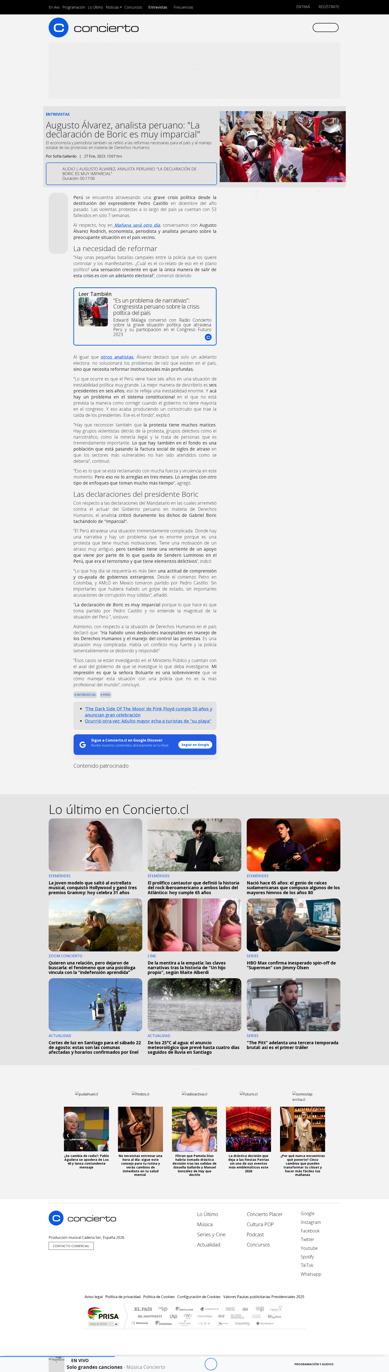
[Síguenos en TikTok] (301, 27)
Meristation (262, 1328)
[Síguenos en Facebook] (271, 27)
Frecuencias (183, 7)
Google (307, 1213)
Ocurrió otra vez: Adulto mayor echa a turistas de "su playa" (148, 721)
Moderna (162, 1328)
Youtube (309, 1248)
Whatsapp (310, 1274)
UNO (174, 1316)
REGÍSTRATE (328, 6)
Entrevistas (157, 7)
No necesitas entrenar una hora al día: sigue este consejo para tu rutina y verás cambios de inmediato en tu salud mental (140, 1165)
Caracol (276, 1309)
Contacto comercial (71, 1246)
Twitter (307, 1239)
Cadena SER (230, 1309)
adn (259, 1309)
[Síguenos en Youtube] (286, 27)
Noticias (112, 7)
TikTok (306, 1265)
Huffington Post (149, 1316)
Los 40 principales (164, 1309)
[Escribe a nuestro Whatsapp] (309, 27)
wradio (187, 1316)
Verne (246, 1316)
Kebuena (276, 1316)
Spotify (307, 1257)
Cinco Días (204, 1316)
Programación (73, 7)
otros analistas (117, 357)
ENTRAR (302, 6)
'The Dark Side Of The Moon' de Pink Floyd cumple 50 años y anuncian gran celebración (148, 712)
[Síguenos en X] (279, 27)
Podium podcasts (140, 1322)
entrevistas (86, 695)
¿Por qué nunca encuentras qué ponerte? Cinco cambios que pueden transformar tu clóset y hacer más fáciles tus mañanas (302, 1165)
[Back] (186, 1364)
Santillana (185, 1309)
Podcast (255, 1234)
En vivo (54, 7)
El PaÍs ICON (203, 1328)
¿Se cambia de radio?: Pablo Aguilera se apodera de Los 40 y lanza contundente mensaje (86, 1161)
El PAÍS (143, 1309)
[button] (57, 1356)
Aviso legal (94, 1296)
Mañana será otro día (136, 225)
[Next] (235, 1364)
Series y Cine (211, 1234)
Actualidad (208, 1244)
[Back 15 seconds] (198, 1364)
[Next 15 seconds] (223, 1364)
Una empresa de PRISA (103, 1313)
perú (106, 695)
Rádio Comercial (282, 1328)
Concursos (133, 7)
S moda (221, 1328)
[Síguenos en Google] (257, 27)
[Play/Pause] (211, 1364)
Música (205, 1224)
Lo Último (95, 7)
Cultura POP (260, 1224)
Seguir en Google (195, 744)
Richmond (140, 1328)
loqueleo (241, 1328)
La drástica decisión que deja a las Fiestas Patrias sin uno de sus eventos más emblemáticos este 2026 (248, 1163)
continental (221, 1316)
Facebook (310, 1231)
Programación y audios (314, 1364)
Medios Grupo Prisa (103, 1324)
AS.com (244, 1309)
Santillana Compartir (209, 1309)
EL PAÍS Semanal (233, 1316)
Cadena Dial (260, 1316)
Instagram (310, 1222)
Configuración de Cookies (199, 1296)
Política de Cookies (159, 1296)
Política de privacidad (122, 1296)
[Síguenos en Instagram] (264, 27)
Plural (184, 1328)
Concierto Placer (265, 1214)
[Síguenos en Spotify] (294, 27)
